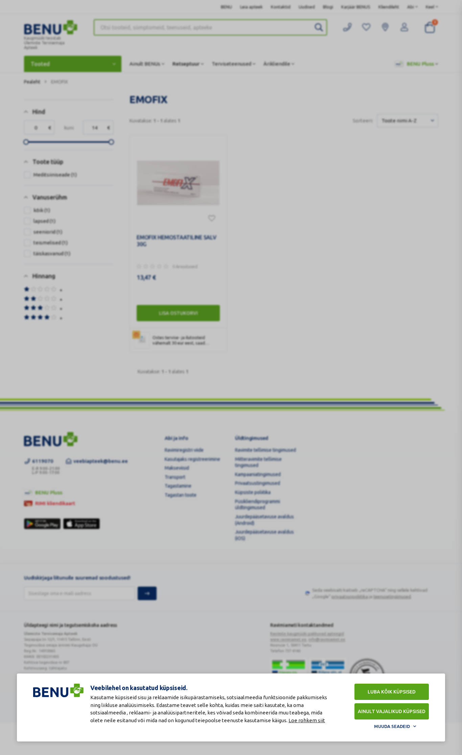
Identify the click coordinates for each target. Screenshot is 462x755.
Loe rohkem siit (306, 720)
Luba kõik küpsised (392, 691)
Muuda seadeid (392, 726)
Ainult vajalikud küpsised (391, 711)
